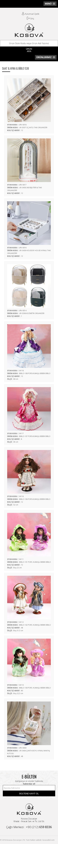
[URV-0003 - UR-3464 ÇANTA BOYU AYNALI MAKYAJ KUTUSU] (29, 722)
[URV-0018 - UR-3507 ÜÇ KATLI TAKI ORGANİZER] (29, 99)
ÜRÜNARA (29, 50)
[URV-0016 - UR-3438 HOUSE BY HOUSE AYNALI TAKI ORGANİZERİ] (29, 221)
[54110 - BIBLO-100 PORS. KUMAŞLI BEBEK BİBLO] (29, 659)
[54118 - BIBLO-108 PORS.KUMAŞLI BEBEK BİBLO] (29, 344)
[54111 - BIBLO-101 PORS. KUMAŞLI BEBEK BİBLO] (29, 533)
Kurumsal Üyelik (31, 14)
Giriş (32, 18)
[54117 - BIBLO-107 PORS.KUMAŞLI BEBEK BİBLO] (29, 407)
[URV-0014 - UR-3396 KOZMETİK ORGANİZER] (29, 284)
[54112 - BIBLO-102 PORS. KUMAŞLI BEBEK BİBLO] (29, 596)
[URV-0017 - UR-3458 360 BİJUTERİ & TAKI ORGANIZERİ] (29, 159)
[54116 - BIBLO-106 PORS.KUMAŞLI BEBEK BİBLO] (29, 470)
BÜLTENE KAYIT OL (29, 793)
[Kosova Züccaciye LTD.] (29, 36)
